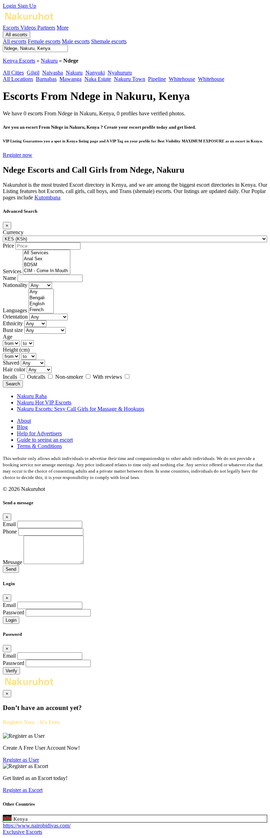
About (24, 421)
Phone (10, 532)
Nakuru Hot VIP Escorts (44, 402)
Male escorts (76, 41)
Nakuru (49, 61)
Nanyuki (95, 73)
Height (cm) (16, 350)
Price (8, 246)
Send (11, 569)
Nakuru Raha (32, 396)
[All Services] (46, 253)
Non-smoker (69, 377)
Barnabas (46, 79)
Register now (17, 155)
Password (13, 612)
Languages (15, 310)
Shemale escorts (109, 41)
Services (12, 271)
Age (7, 337)
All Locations (18, 79)
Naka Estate (97, 79)
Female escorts (44, 41)
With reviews (108, 377)
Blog (22, 427)
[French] (41, 310)
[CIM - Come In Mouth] (46, 271)
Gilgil (33, 73)
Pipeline (157, 79)
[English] (41, 304)
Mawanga (70, 79)
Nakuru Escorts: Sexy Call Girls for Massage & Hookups (80, 409)
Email (9, 524)
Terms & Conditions (39, 446)
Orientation (15, 317)
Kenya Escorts (19, 61)
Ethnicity (13, 323)
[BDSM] (46, 265)
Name (9, 278)
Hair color (14, 369)
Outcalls (37, 377)
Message (12, 562)
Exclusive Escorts (22, 832)
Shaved (11, 363)
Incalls (11, 377)
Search (13, 383)
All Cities (13, 73)
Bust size (13, 330)
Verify (11, 670)
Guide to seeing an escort (45, 440)
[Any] (41, 292)
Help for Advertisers (39, 433)
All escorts (16, 34)
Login (10, 6)
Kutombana (47, 197)
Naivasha (52, 73)
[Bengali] (41, 298)
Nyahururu (120, 73)
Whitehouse (182, 79)
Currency (13, 232)
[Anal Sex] (46, 259)
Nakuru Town (129, 79)
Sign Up (27, 6)
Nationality (15, 285)
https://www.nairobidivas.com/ (37, 826)
